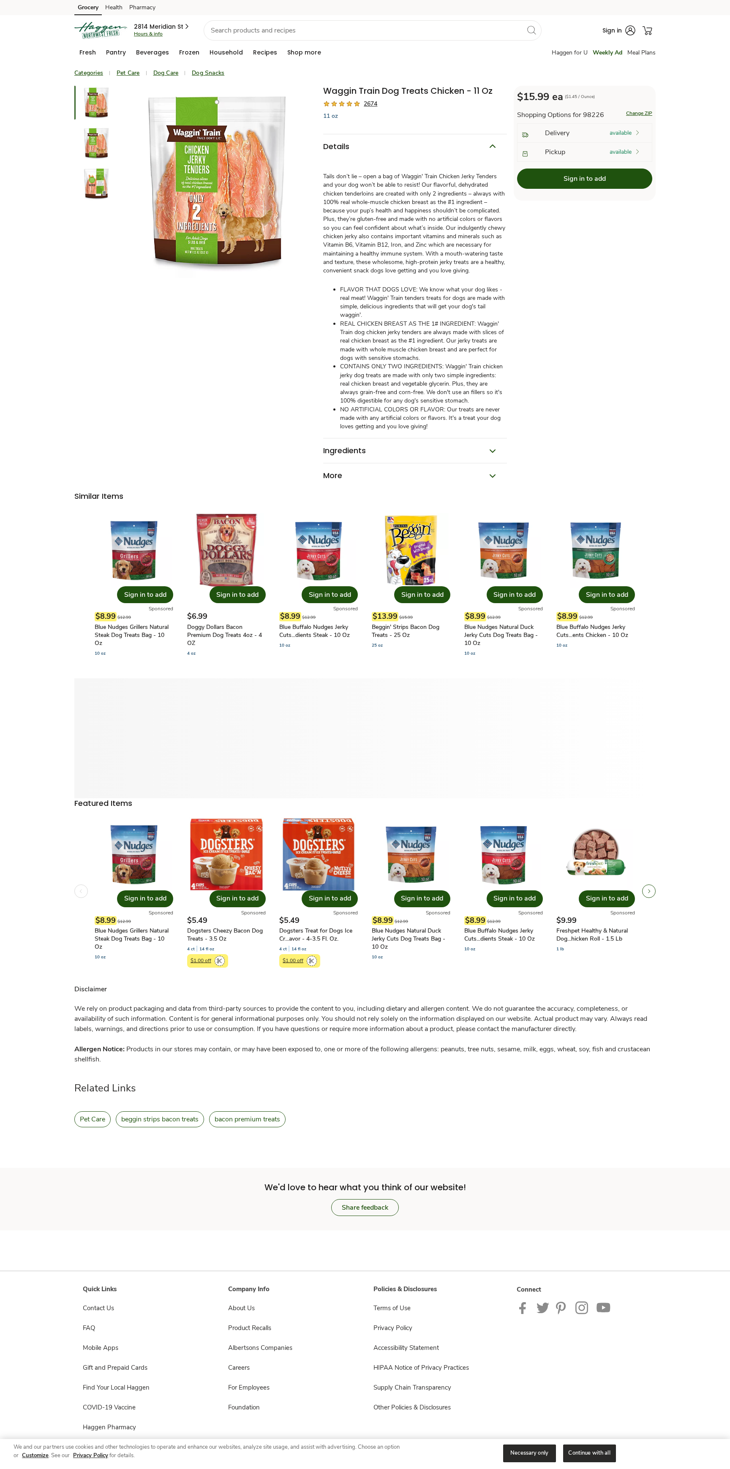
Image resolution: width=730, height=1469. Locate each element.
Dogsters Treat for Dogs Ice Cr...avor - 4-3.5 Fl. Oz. (315, 935)
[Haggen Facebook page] (524, 1307)
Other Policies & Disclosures (412, 1407)
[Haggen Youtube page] (603, 1307)
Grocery (88, 7)
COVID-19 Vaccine (109, 1407)
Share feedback (365, 1207)
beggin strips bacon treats (160, 1119)
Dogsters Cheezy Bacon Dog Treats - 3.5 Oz (225, 935)
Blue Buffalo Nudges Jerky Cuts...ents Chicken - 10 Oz (592, 631)
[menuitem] (87, 52)
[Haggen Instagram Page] (582, 1307)
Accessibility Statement (406, 1348)
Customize (35, 1455)
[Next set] (649, 891)
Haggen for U (570, 53)
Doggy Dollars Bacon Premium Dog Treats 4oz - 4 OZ (224, 635)
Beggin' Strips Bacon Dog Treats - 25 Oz (405, 631)
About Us (241, 1308)
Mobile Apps (100, 1348)
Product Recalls (249, 1328)
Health (114, 7)
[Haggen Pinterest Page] (562, 1307)
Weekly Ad (607, 53)
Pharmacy (142, 7)
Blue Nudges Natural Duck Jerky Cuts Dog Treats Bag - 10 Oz (501, 635)
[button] (162, 26)
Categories (88, 73)
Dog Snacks (208, 73)
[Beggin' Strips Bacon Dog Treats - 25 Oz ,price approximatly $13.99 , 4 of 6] (411, 584)
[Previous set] (81, 891)
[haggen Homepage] (100, 30)
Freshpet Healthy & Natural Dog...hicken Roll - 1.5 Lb (592, 935)
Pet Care (128, 73)
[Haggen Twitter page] (542, 1307)
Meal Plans (641, 53)
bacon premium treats (247, 1119)
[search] (531, 30)
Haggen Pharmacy (109, 1427)
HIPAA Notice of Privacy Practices (421, 1367)
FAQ (89, 1328)
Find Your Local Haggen (116, 1387)
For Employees (249, 1387)
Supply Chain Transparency (412, 1387)
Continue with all (589, 1453)
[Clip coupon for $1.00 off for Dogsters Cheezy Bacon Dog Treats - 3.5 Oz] (220, 961)
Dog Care (166, 73)
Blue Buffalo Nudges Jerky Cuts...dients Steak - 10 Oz (314, 631)
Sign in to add (585, 178)
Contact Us (98, 1308)
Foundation (244, 1407)
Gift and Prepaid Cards (115, 1367)
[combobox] (373, 30)
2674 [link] (370, 104)
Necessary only (529, 1453)
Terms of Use (392, 1308)
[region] (365, 1454)
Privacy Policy (392, 1328)
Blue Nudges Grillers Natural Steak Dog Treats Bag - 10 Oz (132, 635)
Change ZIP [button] (639, 113)
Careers (239, 1367)
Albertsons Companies (260, 1348)
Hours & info (148, 33)
